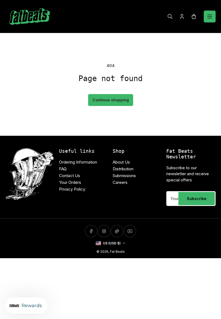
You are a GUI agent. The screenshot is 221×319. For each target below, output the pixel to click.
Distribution (123, 168)
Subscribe (196, 198)
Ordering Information (78, 162)
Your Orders (70, 182)
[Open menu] (210, 16)
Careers (120, 182)
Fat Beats (117, 252)
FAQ (63, 168)
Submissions (124, 175)
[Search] (170, 16)
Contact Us (69, 175)
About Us (121, 162)
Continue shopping (110, 100)
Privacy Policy (72, 189)
